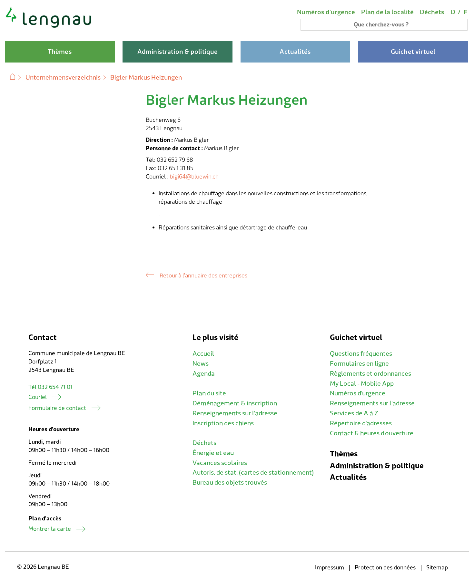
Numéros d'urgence (326, 12)
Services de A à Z (354, 413)
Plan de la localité (387, 12)
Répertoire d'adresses (361, 423)
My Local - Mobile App (362, 383)
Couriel (37, 397)
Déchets (432, 12)
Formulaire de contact (57, 408)
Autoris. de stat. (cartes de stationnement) (253, 472)
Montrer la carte (49, 529)
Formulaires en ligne (359, 363)
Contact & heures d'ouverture (371, 433)
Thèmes (344, 454)
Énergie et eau (213, 453)
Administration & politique (377, 465)
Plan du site (209, 393)
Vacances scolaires (220, 463)
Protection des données (385, 568)
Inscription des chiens (223, 423)
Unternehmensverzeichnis (63, 77)
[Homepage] (49, 27)
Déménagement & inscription (235, 403)
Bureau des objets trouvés (230, 482)
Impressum (329, 568)
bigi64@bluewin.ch (194, 177)
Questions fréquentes (361, 353)
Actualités (348, 477)
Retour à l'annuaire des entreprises (203, 276)
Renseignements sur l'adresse (235, 413)
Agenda (204, 373)
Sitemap (437, 568)
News (201, 363)
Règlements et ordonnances (370, 373)
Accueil (203, 353)
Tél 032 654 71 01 (50, 387)
